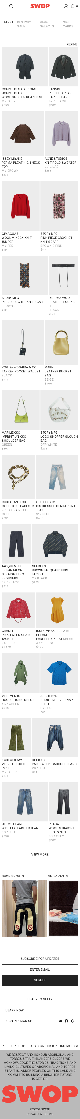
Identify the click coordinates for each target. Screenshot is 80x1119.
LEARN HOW (15, 1010)
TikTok (52, 1046)
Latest (8, 22)
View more (40, 854)
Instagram (69, 1046)
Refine (72, 44)
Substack (36, 1046)
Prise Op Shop (13, 1046)
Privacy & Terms (40, 1114)
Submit (40, 980)
